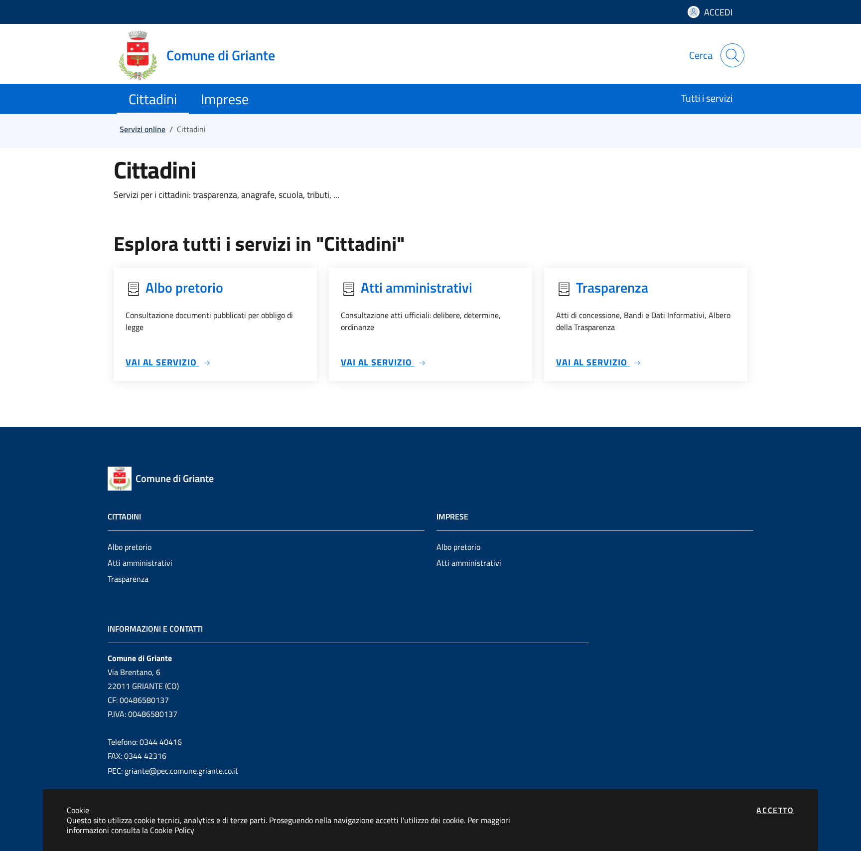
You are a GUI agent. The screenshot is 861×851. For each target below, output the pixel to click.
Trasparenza (128, 579)
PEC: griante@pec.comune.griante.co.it (173, 771)
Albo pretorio (129, 547)
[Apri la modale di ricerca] (732, 55)
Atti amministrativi (140, 563)
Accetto (775, 810)
